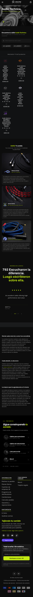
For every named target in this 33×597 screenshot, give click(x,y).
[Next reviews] (21, 314)
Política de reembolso (10, 580)
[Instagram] (8, 535)
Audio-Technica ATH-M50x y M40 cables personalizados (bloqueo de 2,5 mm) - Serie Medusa (6, 122)
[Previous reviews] (11, 314)
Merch (20, 482)
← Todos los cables (6, 30)
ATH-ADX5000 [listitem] (7, 46)
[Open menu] (2, 2)
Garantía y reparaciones (6, 504)
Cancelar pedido (8, 500)
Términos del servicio (9, 583)
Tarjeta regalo (23, 485)
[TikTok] (16, 535)
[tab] (18, 313)
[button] (16, 299)
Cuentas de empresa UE (6, 488)
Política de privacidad (23, 580)
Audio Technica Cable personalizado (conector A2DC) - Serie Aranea (6, 96)
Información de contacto (23, 583)
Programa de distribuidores (7, 493)
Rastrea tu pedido (8, 481)
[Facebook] (3, 535)
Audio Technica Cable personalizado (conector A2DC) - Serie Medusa (20, 98)
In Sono (4, 513)
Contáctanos (6, 497)
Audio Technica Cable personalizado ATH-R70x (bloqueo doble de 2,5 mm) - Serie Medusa (21, 70)
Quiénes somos (7, 516)
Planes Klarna (6, 484)
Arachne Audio (19, 577)
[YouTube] (12, 535)
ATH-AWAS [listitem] (27, 46)
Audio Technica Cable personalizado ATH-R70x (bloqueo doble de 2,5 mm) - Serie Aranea (5, 72)
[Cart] (30, 2)
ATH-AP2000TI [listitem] (17, 46)
